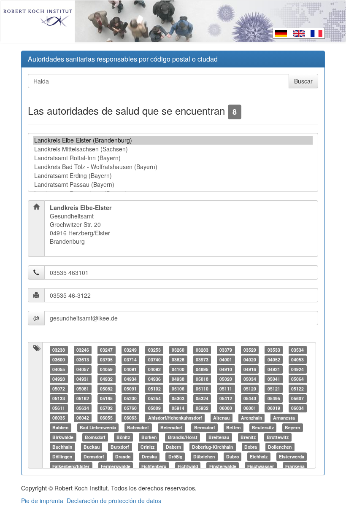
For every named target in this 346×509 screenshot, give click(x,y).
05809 (154, 408)
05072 (58, 388)
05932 (202, 408)
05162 (82, 398)
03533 (274, 350)
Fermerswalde (115, 466)
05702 (106, 408)
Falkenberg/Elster (70, 466)
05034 (249, 379)
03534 (297, 350)
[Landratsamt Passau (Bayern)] (173, 184)
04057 (82, 369)
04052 (274, 359)
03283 (202, 350)
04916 (249, 369)
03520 (249, 350)
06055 (106, 418)
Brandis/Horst (182, 437)
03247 (106, 350)
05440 (249, 398)
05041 (274, 379)
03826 (178, 359)
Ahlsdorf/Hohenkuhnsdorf (175, 418)
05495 (274, 398)
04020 (249, 359)
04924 (297, 369)
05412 (225, 398)
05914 (178, 408)
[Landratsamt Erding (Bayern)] (173, 175)
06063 (130, 418)
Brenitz (248, 437)
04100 (178, 369)
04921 (274, 369)
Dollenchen (280, 447)
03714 (130, 359)
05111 (225, 388)
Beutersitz (263, 427)
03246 (82, 350)
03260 (178, 350)
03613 (82, 359)
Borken (149, 437)
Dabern (173, 447)
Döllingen (62, 456)
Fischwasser (260, 466)
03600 (58, 359)
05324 (202, 398)
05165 (106, 398)
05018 (202, 379)
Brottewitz (278, 437)
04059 (106, 369)
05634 (82, 408)
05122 (297, 388)
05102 (154, 388)
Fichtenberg (153, 466)
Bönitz (123, 437)
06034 (297, 408)
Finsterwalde (222, 466)
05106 (178, 388)
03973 (202, 359)
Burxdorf (120, 447)
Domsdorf (94, 456)
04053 (297, 359)
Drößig (175, 456)
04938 (178, 379)
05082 (106, 388)
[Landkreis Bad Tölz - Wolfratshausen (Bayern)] (173, 166)
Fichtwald (188, 466)
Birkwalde (62, 437)
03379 (225, 350)
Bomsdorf (95, 437)
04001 (225, 359)
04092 (154, 369)
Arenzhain (251, 418)
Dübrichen (204, 456)
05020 (225, 379)
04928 (58, 379)
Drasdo (122, 456)
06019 (274, 408)
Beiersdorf (171, 427)
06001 (249, 408)
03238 (58, 350)
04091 (130, 369)
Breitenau (218, 437)
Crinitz (147, 447)
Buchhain (62, 447)
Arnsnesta (284, 418)
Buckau (92, 447)
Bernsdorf (204, 427)
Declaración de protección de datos (114, 500)
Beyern (292, 427)
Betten (233, 427)
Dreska (149, 456)
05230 (130, 398)
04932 (106, 379)
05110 (202, 388)
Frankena (295, 466)
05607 (297, 398)
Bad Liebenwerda (98, 427)
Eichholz (259, 456)
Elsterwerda (291, 456)
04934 (130, 379)
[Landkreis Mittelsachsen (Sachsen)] (173, 149)
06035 (58, 418)
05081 (82, 388)
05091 (130, 388)
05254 (154, 398)
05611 (58, 408)
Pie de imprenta (42, 500)
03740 (154, 359)
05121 (274, 388)
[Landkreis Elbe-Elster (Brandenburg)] (173, 140)
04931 (82, 379)
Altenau (221, 418)
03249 (130, 350)
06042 (82, 418)
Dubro (232, 456)
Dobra (250, 447)
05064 (297, 379)
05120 (249, 388)
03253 (154, 350)
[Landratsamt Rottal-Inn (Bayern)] (173, 158)
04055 (58, 369)
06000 (225, 408)
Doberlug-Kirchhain (212, 447)
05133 (58, 398)
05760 (130, 408)
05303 (178, 398)
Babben (60, 427)
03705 (106, 359)
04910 (225, 369)
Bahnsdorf (138, 427)
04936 (154, 379)
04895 (202, 369)
